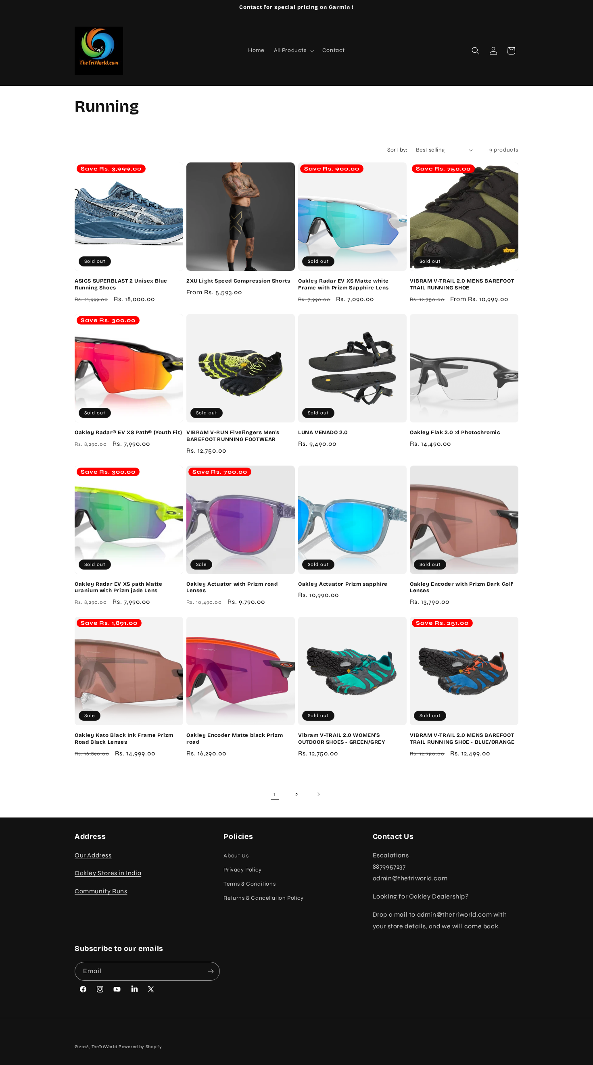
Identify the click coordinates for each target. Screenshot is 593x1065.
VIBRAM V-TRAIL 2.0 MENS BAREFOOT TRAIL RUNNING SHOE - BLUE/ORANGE (462, 738)
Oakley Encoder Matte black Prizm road (234, 738)
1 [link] (275, 794)
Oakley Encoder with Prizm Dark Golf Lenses (461, 587)
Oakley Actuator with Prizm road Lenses (232, 587)
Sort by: (397, 149)
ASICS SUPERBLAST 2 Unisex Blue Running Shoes (121, 284)
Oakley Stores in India (108, 873)
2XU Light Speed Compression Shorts (238, 281)
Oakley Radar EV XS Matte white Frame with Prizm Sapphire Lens (343, 284)
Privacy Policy (242, 869)
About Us (235, 855)
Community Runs (101, 891)
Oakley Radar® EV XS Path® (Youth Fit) (128, 432)
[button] (293, 50)
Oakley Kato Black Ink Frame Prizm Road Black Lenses (124, 738)
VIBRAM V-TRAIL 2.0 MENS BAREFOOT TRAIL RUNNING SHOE (462, 284)
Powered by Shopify (140, 1046)
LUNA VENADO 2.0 (323, 432)
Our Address (93, 855)
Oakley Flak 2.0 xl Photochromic (455, 432)
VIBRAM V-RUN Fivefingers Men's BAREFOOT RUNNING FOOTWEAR (233, 436)
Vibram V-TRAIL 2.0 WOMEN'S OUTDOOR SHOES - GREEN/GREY (341, 738)
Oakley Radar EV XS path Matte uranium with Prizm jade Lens (118, 587)
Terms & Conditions (249, 883)
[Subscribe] (210, 971)
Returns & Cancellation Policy (263, 897)
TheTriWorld (104, 1046)
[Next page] (318, 794)
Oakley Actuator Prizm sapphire (343, 584)
